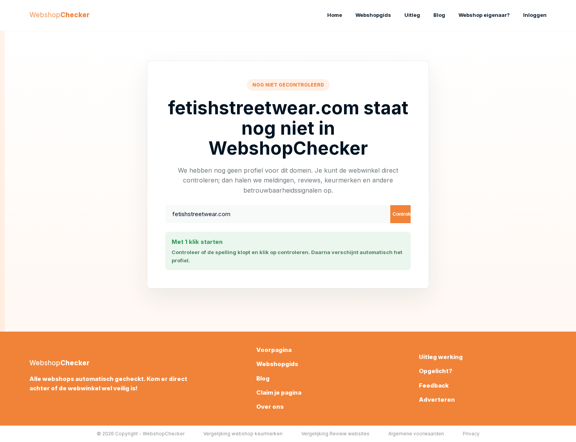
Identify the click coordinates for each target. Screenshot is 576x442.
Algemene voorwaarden (416, 434)
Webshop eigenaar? (484, 15)
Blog (439, 15)
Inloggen (535, 15)
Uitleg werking (441, 357)
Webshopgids (373, 15)
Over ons (270, 406)
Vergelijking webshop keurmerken (243, 434)
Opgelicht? (435, 371)
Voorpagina (274, 350)
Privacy (471, 434)
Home (334, 15)
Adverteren (437, 399)
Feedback (434, 385)
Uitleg (412, 15)
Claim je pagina (278, 392)
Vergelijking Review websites (335, 434)
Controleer (402, 214)
